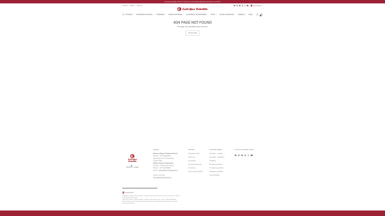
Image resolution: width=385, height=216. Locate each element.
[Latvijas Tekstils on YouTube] (247, 5)
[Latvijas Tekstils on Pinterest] (240, 5)
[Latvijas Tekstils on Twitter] (245, 5)
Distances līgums (216, 164)
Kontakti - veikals (216, 153)
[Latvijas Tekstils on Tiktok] (242, 5)
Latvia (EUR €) (257, 5)
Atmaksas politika (216, 171)
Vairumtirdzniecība (195, 171)
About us (191, 157)
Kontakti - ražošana (216, 157)
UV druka (191, 168)
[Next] (253, 14)
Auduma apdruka (195, 164)
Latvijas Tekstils (138, 195)
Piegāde (212, 161)
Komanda (192, 161)
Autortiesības (214, 175)
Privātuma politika (216, 168)
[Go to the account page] (257, 14)
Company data (194, 153)
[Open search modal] (123, 14)
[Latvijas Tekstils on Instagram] (237, 5)
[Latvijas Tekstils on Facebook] (234, 5)
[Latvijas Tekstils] (192, 9)
